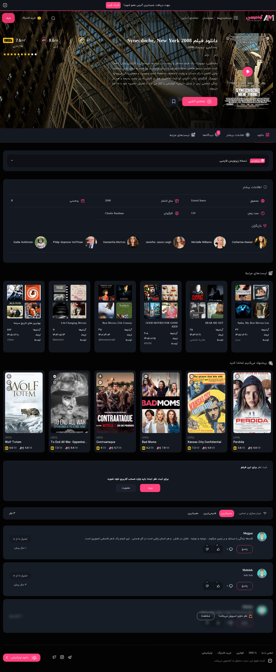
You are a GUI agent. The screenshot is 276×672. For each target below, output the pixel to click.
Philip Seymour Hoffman (68, 242)
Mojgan (248, 533)
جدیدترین (226, 513)
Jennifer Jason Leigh (158, 242)
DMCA (253, 653)
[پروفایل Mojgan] (262, 542)
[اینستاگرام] (62, 657)
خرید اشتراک (29, 18)
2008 (108, 201)
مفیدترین (193, 513)
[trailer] (247, 71)
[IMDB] (9, 41)
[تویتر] (54, 657)
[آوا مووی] (259, 18)
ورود (8, 18)
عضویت (126, 488)
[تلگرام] (70, 657)
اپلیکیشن (207, 653)
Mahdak (247, 570)
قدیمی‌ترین (209, 513)
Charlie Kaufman (114, 213)
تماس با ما (267, 653)
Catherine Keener (242, 242)
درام (207, 55)
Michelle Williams (201, 242)
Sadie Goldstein (23, 242)
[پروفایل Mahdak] (262, 579)
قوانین (240, 653)
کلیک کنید (113, 5)
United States (198, 201)
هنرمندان (207, 18)
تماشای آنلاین (189, 18)
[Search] (53, 18)
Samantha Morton (114, 242)
